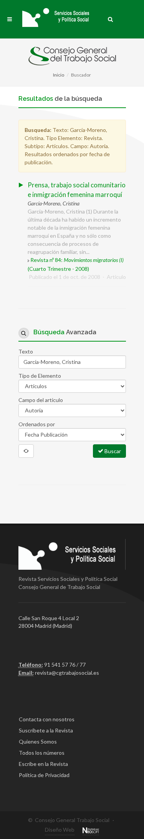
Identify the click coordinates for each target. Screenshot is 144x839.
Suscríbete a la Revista (46, 730)
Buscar (112, 451)
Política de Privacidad (44, 775)
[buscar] (110, 18)
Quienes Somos (38, 741)
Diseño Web (59, 829)
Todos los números (42, 752)
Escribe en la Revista (43, 764)
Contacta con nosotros (46, 719)
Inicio (58, 75)
